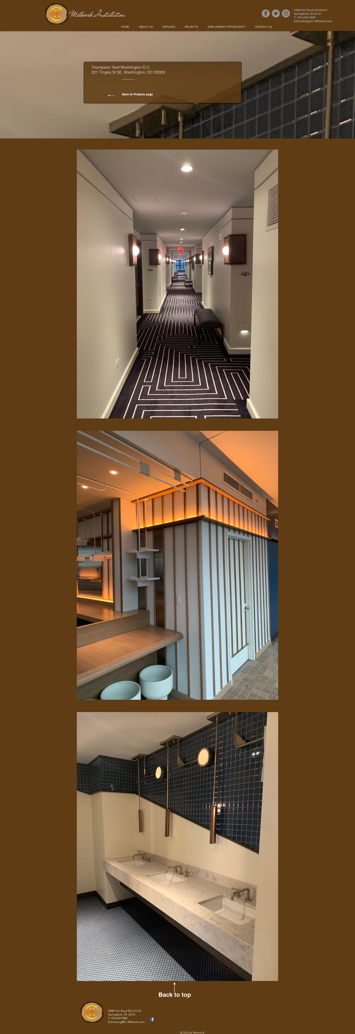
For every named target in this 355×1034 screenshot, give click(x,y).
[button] (177, 284)
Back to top (174, 994)
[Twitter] (276, 13)
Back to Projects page (137, 94)
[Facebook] (266, 13)
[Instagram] (286, 13)
